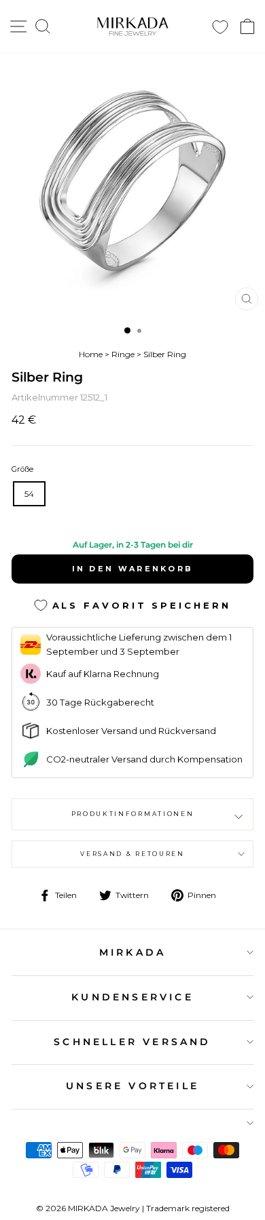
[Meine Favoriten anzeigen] (220, 26)
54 (29, 494)
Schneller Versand (132, 1042)
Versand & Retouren (132, 853)
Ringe (123, 354)
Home (91, 354)
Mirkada (132, 952)
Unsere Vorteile (132, 1086)
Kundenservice (132, 997)
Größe (22, 469)
